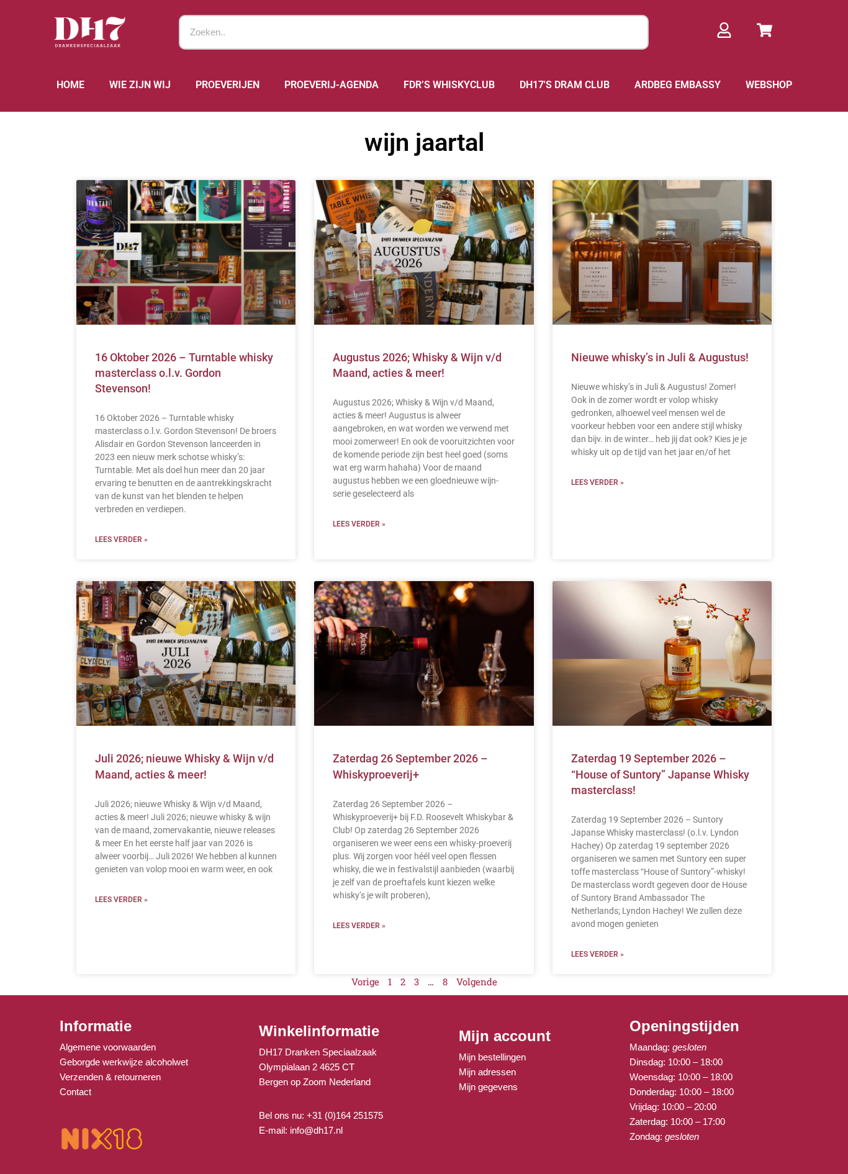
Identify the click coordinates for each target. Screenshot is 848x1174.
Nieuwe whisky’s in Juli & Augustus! (660, 357)
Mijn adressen (487, 1072)
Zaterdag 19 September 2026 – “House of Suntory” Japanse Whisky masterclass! (660, 774)
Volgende (476, 981)
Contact (75, 1091)
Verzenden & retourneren (110, 1077)
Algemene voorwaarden (108, 1047)
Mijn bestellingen (492, 1057)
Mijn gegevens (488, 1086)
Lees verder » (121, 539)
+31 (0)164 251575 (345, 1115)
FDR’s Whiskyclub (449, 85)
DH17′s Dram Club (565, 85)
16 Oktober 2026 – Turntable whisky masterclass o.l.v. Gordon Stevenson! (184, 373)
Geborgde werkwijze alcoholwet (124, 1062)
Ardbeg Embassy (677, 85)
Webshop (769, 85)
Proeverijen (227, 85)
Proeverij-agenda (331, 85)
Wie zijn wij (140, 85)
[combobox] (414, 32)
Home (70, 85)
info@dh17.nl (316, 1130)
